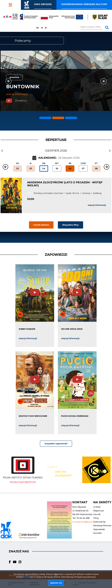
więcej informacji (16, 94)
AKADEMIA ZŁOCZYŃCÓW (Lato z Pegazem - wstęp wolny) (64, 184)
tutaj (26, 577)
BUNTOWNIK (22, 86)
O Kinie (97, 507)
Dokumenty (99, 522)
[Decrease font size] (46, 28)
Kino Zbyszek (43, 4)
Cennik (9, 2)
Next (103, 81)
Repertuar (98, 510)
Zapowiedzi (56, 255)
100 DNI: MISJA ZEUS (72, 329)
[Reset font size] (42, 28)
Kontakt (97, 533)
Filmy (8, 6)
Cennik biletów (41, 225)
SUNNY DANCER (27, 329)
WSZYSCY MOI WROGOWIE (33, 416)
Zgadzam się (56, 583)
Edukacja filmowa (102, 525)
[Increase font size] (37, 28)
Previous (8, 81)
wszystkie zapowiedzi (56, 443)
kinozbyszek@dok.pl (82, 522)
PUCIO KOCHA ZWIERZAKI (74, 416)
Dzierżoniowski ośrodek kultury (84, 4)
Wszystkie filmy (70, 225)
